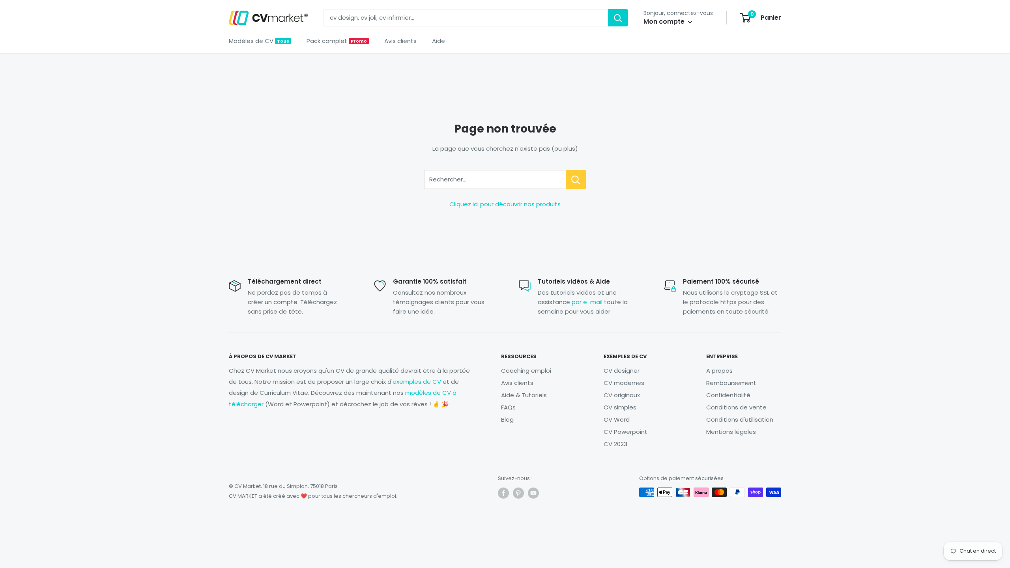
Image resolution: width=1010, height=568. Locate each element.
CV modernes (624, 383)
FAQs (508, 407)
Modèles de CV (259, 41)
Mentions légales (731, 432)
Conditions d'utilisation (739, 419)
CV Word (617, 419)
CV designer (622, 370)
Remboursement (731, 383)
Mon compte (664, 21)
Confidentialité (728, 395)
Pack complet (337, 41)
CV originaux (622, 395)
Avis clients (400, 41)
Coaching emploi (526, 370)
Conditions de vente (736, 407)
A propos (719, 370)
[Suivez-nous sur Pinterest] (518, 493)
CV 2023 (615, 444)
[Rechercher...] (576, 179)
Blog (507, 419)
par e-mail (587, 302)
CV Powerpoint (625, 432)
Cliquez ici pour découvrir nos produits (505, 204)
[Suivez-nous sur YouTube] (533, 493)
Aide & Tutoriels (524, 395)
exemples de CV (417, 381)
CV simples (620, 407)
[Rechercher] (618, 17)
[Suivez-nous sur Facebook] (503, 493)
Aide (438, 41)
